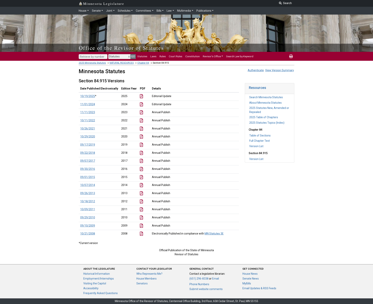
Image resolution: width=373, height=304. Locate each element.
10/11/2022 (87, 120)
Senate (96, 10)
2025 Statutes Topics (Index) (266, 122)
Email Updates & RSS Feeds (259, 288)
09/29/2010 (87, 217)
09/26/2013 (87, 193)
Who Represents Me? (149, 273)
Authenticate (256, 70)
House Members (146, 278)
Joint (109, 10)
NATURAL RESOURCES (122, 63)
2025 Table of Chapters (263, 117)
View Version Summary (279, 70)
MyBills (246, 283)
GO (133, 56)
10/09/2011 (87, 209)
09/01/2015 (87, 177)
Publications (203, 10)
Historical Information (96, 273)
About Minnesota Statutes (265, 102)
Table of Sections (260, 135)
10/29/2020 (87, 136)
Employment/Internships (98, 278)
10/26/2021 (87, 128)
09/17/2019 (87, 144)
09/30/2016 (87, 168)
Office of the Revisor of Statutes (121, 47)
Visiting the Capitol (94, 283)
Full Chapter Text (259, 140)
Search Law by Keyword (239, 56)
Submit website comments (206, 289)
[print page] (291, 56)
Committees (143, 10)
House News (250, 273)
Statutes (142, 56)
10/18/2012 (87, 201)
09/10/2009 (87, 225)
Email (215, 278)
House (82, 10)
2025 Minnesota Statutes (92, 63)
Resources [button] (257, 88)
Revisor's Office (212, 56)
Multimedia (184, 10)
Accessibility (90, 288)
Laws (153, 56)
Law (169, 10)
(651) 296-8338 (198, 278)
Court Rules (175, 56)
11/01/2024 (87, 104)
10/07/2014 (87, 185)
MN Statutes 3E (214, 233)
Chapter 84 (143, 63)
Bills (159, 10)
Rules (162, 56)
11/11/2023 (87, 112)
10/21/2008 (87, 233)
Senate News (250, 278)
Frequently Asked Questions (100, 293)
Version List (256, 146)
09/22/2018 (87, 152)
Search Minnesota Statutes (266, 97)
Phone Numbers (199, 284)
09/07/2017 (87, 160)
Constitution (192, 56)
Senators (142, 283)
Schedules (124, 10)
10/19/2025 (87, 96)
